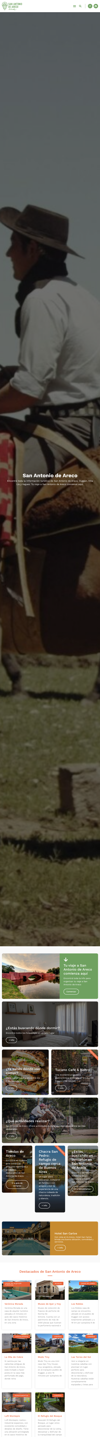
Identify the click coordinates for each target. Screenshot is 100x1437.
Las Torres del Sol (81, 1357)
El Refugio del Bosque (50, 1416)
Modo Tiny (43, 1357)
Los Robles (77, 1304)
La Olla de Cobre (14, 1357)
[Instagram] (90, 6)
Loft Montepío (12, 1416)
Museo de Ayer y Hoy (49, 1304)
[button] (74, 6)
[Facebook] (96, 6)
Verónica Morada (14, 1304)
